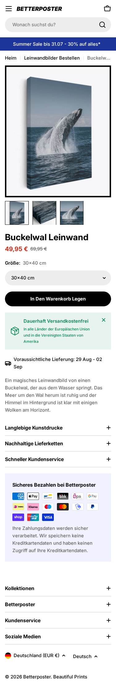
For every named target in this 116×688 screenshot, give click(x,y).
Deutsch (82, 656)
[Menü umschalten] (8, 8)
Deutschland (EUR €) (36, 655)
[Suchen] (102, 24)
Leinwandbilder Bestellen (52, 58)
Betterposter (37, 677)
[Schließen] (104, 320)
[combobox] (58, 24)
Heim (10, 58)
